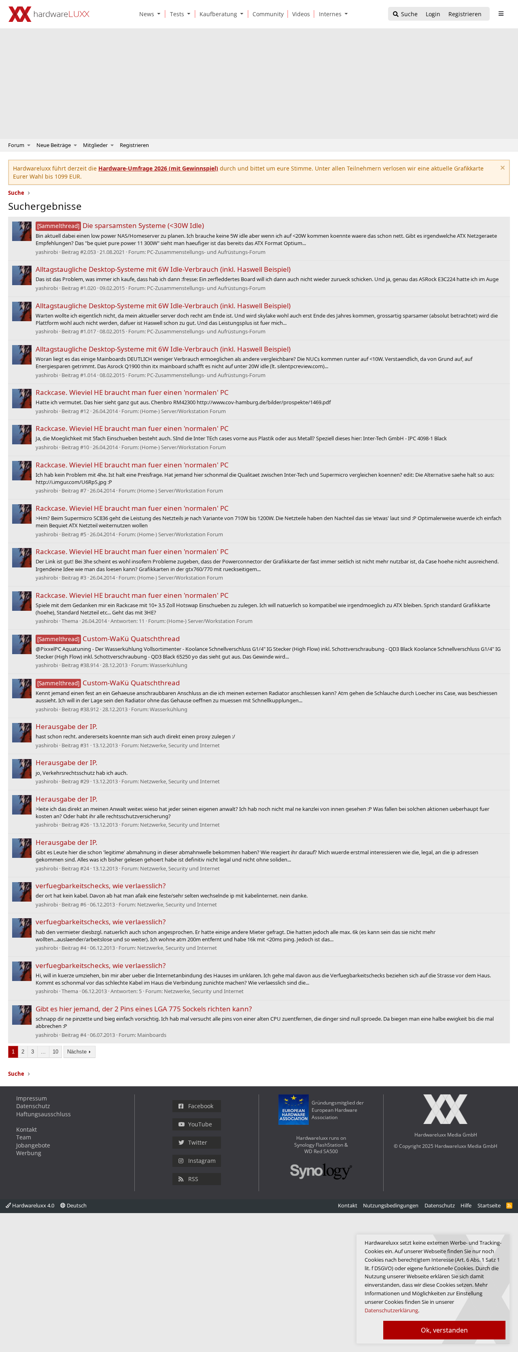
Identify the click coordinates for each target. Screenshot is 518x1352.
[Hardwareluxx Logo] (48, 14)
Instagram (202, 1160)
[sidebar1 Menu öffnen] (501, 14)
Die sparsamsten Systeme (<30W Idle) (120, 225)
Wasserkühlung (168, 665)
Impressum (31, 1098)
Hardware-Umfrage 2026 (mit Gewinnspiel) (158, 168)
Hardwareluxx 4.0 (32, 1205)
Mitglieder (95, 145)
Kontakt (26, 1129)
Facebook (200, 1106)
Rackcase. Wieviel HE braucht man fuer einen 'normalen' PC (132, 392)
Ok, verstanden (444, 1330)
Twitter (197, 1142)
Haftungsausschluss (43, 1114)
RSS (193, 1179)
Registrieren (134, 145)
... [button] (43, 1052)
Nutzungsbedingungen (390, 1205)
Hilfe (466, 1205)
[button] (161, 14)
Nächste (77, 1052)
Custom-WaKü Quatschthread (108, 638)
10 (55, 1052)
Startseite (489, 1205)
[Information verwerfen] (501, 168)
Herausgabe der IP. (67, 726)
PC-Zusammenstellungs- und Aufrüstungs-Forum (206, 252)
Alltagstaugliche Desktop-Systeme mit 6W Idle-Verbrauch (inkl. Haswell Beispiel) (163, 269)
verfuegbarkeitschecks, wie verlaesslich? (101, 885)
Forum (16, 145)
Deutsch (76, 1205)
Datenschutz (33, 1106)
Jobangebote (33, 1145)
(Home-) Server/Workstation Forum (183, 411)
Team (23, 1137)
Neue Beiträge (53, 145)
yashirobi (47, 252)
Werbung (28, 1153)
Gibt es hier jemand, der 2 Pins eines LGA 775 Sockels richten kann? (144, 1008)
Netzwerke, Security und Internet (180, 745)
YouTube (200, 1124)
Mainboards (151, 1035)
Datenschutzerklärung (391, 1310)
